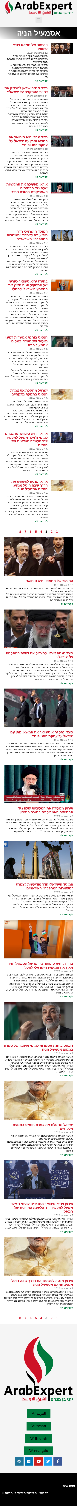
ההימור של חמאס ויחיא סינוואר (49, 581)
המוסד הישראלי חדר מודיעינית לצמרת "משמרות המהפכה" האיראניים (27, 235)
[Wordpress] (19, 1461)
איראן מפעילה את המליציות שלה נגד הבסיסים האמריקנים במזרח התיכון (27, 188)
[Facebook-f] (57, 1461)
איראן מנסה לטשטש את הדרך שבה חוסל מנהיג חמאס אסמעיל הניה (29, 485)
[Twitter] (48, 1461)
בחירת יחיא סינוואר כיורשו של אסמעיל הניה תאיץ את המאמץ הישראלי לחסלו (28, 285)
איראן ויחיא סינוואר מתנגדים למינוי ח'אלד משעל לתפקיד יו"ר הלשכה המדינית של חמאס (26, 439)
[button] (39, 20)
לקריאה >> (41, 80)
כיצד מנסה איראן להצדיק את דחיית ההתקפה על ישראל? (26, 90)
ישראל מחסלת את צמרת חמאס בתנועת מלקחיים (29, 392)
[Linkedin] (29, 1461)
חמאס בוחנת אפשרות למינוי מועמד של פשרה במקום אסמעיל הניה (26, 341)
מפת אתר (68, 1485)
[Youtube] (38, 1461)
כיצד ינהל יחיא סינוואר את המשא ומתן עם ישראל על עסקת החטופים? (28, 141)
